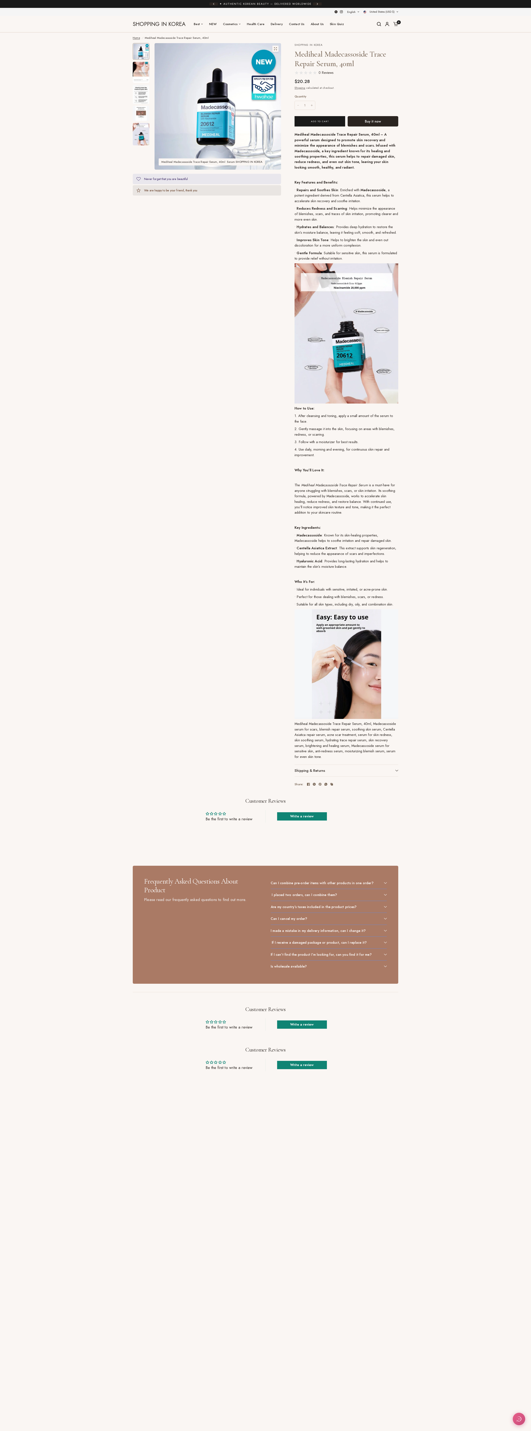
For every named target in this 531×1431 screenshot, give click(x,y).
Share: (299, 784)
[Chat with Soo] (519, 1419)
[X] (336, 12)
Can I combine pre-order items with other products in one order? (322, 882)
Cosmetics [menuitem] (230, 24)
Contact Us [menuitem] (296, 24)
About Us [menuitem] (317, 24)
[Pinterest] (320, 784)
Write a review (302, 816)
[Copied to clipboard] (331, 784)
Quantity (300, 96)
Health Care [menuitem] (255, 24)
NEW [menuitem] (213, 24)
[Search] (379, 24)
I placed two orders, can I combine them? (304, 894)
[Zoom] (275, 49)
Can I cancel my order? (289, 918)
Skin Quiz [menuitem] (337, 24)
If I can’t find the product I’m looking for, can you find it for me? (321, 954)
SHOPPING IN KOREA (159, 24)
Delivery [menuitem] (277, 24)
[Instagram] (341, 12)
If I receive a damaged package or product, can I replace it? (319, 942)
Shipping (300, 88)
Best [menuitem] (197, 24)
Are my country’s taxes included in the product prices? (314, 906)
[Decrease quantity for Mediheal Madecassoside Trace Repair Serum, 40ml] (298, 105)
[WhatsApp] (325, 784)
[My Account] (387, 24)
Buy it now (373, 121)
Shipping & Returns (310, 770)
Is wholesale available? (289, 966)
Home (136, 38)
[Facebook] (308, 784)
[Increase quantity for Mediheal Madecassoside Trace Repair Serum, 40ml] (311, 105)
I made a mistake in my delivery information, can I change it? (318, 930)
